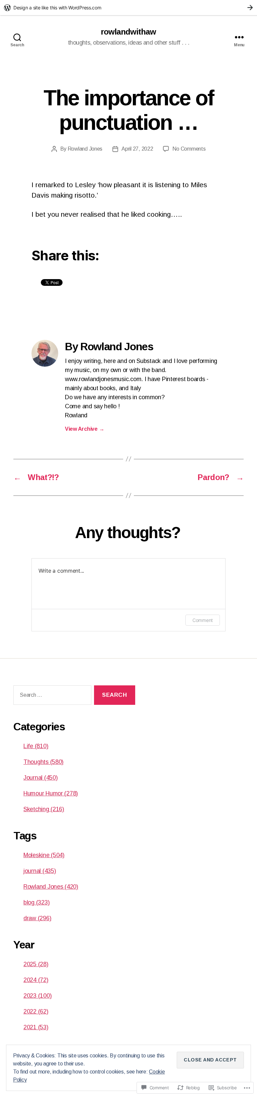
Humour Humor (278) (50, 793)
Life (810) (35, 746)
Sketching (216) (43, 809)
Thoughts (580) (43, 762)
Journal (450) (40, 777)
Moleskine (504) (44, 855)
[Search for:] (51, 696)
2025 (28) (36, 964)
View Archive (84, 429)
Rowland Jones (85, 149)
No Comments (188, 149)
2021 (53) (36, 1027)
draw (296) (37, 918)
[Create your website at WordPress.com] (128, 7)
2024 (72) (36, 980)
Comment (202, 620)
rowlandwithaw (128, 32)
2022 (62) (36, 1011)
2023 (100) (37, 995)
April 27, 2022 (137, 149)
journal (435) (39, 871)
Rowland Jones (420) (50, 886)
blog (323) (36, 902)
